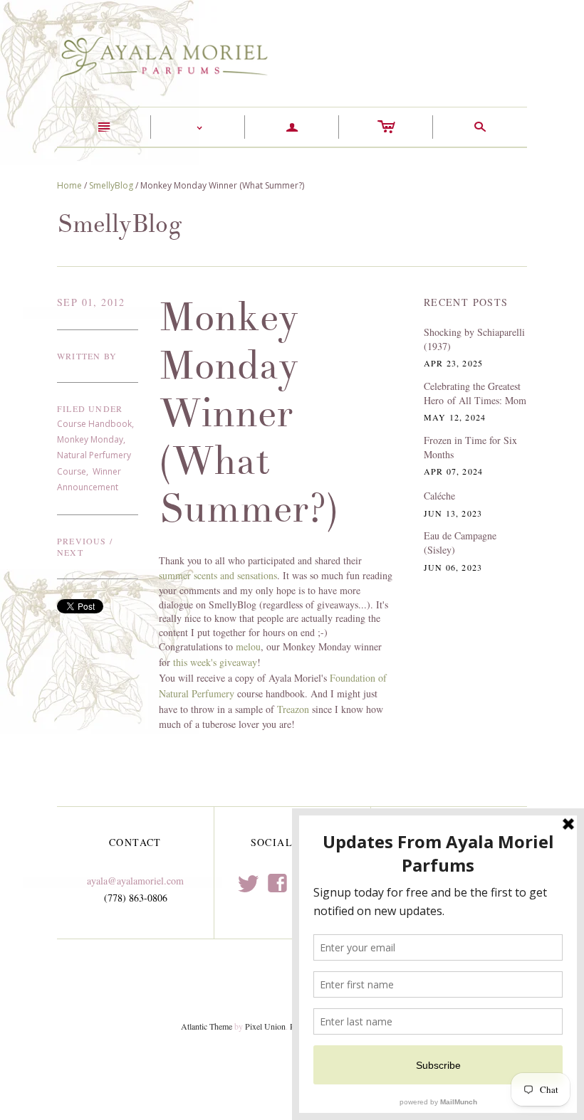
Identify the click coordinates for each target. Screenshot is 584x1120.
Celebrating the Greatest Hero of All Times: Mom (475, 393)
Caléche (439, 495)
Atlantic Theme (206, 1026)
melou (248, 646)
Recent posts (466, 302)
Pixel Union (265, 1026)
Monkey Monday (90, 439)
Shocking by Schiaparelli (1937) (474, 339)
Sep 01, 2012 (91, 302)
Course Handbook (94, 424)
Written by (87, 355)
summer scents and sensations (218, 575)
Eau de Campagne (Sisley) (460, 542)
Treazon (293, 709)
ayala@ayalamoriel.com (135, 880)
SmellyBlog (111, 185)
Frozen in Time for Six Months (470, 447)
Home (69, 185)
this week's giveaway (215, 662)
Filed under (89, 408)
